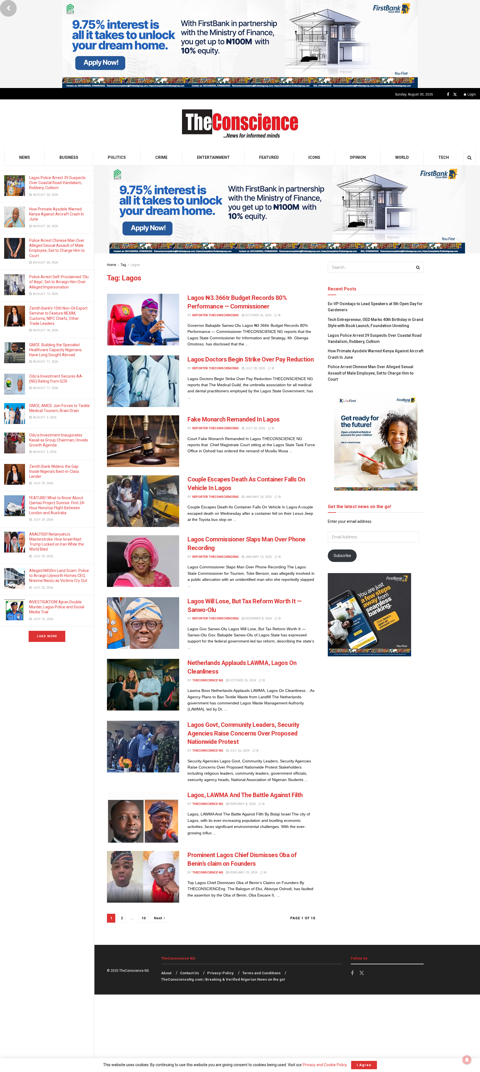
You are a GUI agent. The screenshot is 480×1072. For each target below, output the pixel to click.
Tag (123, 265)
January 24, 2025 (258, 497)
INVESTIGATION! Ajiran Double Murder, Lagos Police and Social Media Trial (56, 607)
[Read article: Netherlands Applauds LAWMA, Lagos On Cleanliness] (143, 685)
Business (68, 157)
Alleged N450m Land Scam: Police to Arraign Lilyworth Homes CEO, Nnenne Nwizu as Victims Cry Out (59, 575)
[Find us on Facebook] (448, 94)
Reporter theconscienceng (215, 315)
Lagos (135, 265)
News (24, 157)
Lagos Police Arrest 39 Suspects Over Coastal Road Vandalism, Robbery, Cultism (57, 182)
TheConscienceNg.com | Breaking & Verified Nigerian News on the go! (223, 979)
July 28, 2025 (254, 368)
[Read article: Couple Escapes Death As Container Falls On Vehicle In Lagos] (143, 501)
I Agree (364, 1065)
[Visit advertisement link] (240, 44)
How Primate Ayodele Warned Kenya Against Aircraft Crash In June (56, 214)
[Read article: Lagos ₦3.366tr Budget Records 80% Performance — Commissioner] (143, 319)
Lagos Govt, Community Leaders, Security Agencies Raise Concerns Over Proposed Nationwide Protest (243, 733)
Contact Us (189, 973)
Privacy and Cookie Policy (325, 1065)
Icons (314, 157)
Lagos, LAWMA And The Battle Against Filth (245, 795)
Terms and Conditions (261, 973)
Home (111, 265)
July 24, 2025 (254, 428)
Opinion (358, 157)
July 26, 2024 (239, 750)
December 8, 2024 (258, 618)
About (166, 973)
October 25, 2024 (242, 680)
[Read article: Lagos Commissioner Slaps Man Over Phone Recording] (143, 561)
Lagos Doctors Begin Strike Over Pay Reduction (251, 359)
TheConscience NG (207, 680)
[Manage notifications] (466, 1059)
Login (471, 94)
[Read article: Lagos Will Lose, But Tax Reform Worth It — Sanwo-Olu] (143, 623)
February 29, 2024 (243, 872)
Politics (117, 157)
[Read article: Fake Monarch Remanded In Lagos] (143, 441)
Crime (161, 157)
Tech (443, 157)
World (402, 157)
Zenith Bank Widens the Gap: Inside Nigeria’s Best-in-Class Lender (54, 471)
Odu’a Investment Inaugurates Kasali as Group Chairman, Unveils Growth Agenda (58, 440)
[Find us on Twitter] (455, 94)
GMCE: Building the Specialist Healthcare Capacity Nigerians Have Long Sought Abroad (55, 350)
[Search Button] (470, 157)
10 (144, 918)
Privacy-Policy (220, 973)
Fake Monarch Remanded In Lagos (234, 419)
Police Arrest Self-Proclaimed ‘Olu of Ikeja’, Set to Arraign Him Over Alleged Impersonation (59, 282)
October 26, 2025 (257, 315)
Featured (269, 157)
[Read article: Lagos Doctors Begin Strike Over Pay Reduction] (143, 381)
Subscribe (342, 555)
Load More (47, 636)
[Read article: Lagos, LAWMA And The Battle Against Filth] (143, 817)
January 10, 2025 (258, 557)
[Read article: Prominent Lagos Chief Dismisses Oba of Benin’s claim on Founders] (143, 877)
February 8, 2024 (242, 804)
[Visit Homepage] (240, 124)
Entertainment (213, 157)
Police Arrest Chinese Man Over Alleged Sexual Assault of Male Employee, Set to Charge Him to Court (371, 373)
